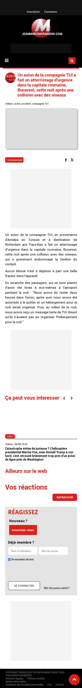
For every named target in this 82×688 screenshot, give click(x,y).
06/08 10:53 (20, 444)
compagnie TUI (40, 103)
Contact (60, 684)
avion (17, 103)
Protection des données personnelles (24, 684)
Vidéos (9, 103)
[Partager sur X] (72, 159)
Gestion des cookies (16, 681)
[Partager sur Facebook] (66, 159)
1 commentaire (14, 160)
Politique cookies (36, 678)
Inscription (33, 11)
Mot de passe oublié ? (57, 588)
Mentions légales (14, 678)
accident (26, 103)
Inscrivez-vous (23, 530)
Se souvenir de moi (22, 559)
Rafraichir (65, 497)
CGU (49, 684)
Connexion (50, 11)
